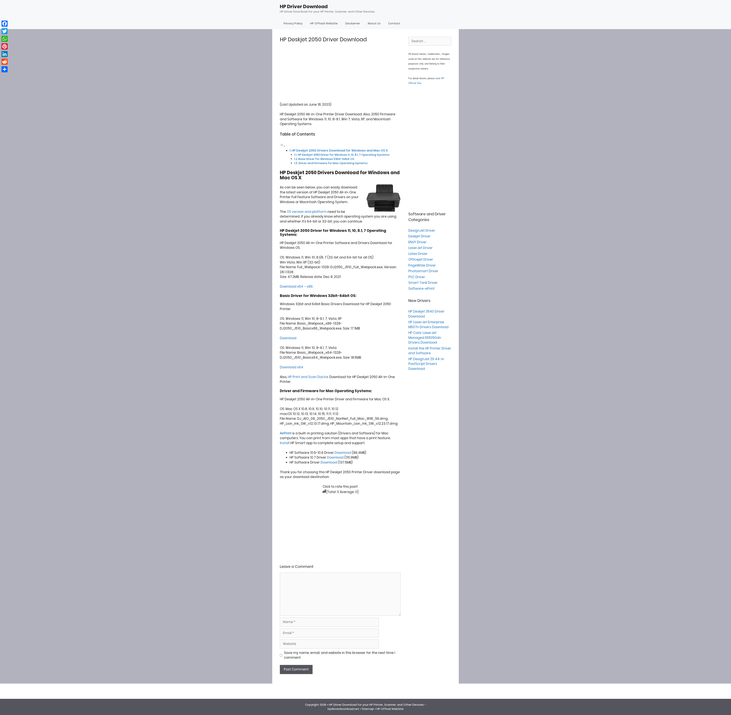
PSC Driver (416, 277)
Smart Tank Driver (423, 282)
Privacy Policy (293, 23)
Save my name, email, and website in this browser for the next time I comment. (339, 655)
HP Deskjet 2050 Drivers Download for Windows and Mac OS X (340, 150)
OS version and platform (307, 211)
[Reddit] (4, 61)
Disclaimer (352, 23)
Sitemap (368, 709)
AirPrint (285, 433)
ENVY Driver (417, 242)
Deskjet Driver (419, 236)
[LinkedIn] (4, 54)
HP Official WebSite (324, 23)
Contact (394, 23)
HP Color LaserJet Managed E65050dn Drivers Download (424, 337)
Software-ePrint (421, 288)
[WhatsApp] (4, 39)
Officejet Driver (420, 259)
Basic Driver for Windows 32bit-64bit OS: (326, 159)
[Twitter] (4, 31)
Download (288, 338)
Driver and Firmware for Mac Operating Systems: (333, 163)
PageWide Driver (422, 265)
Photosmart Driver (423, 271)
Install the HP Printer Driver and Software (429, 351)
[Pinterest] (4, 46)
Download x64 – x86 (296, 286)
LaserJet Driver (420, 248)
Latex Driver (418, 253)
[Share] (4, 69)
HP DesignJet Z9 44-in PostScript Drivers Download (426, 364)
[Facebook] (4, 23)
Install (285, 443)
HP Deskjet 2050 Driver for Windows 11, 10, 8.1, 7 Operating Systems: (344, 155)
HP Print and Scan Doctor (308, 377)
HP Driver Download (304, 6)
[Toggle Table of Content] (283, 146)
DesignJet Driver (421, 230)
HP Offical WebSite (390, 709)
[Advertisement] (340, 75)
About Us (374, 23)
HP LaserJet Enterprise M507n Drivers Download (428, 324)
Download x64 (291, 367)
